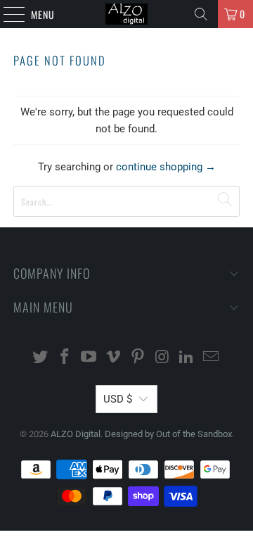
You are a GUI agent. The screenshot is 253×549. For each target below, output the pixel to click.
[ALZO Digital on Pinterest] (138, 358)
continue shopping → (166, 166)
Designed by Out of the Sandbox (168, 434)
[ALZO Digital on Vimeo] (113, 358)
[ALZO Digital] (126, 14)
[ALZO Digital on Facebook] (64, 358)
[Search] (201, 14)
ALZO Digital (75, 434)
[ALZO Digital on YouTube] (89, 358)
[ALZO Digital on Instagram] (162, 358)
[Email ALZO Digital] (211, 358)
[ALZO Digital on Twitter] (40, 358)
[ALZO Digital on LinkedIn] (186, 358)
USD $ (117, 399)
